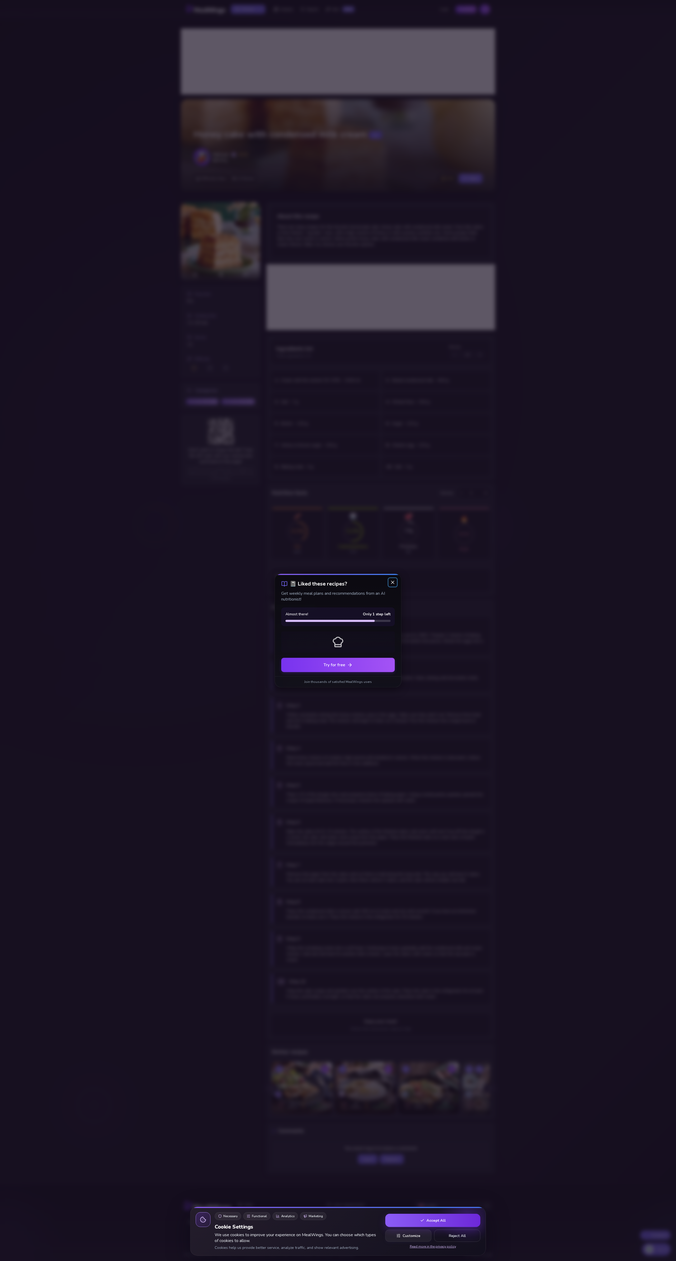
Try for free (334, 665)
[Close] (392, 582)
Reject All (457, 1235)
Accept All (436, 1220)
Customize (411, 1235)
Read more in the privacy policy (433, 1246)
